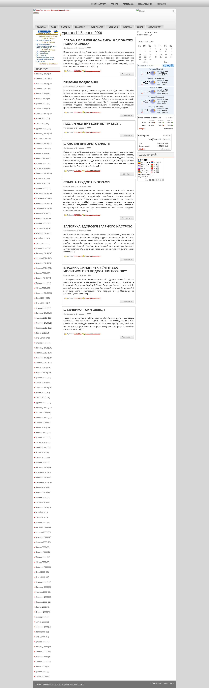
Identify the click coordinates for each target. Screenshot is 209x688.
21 (140, 57)
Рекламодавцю (145, 4)
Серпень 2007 (41, 662)
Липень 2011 (41, 428)
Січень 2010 (40, 517)
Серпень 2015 (41, 208)
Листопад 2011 (42, 408)
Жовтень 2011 (41, 413)
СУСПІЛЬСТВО (97, 27)
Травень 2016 (41, 164)
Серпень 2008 (41, 602)
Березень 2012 (42, 388)
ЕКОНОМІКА (80, 27)
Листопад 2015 (42, 193)
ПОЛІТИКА (65, 27)
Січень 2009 (40, 577)
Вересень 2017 (42, 84)
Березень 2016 (42, 174)
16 (150, 54)
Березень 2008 (42, 627)
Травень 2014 (41, 283)
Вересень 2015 (42, 203)
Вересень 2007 (42, 657)
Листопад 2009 (42, 527)
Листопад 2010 (42, 467)
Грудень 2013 (41, 308)
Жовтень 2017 (41, 79)
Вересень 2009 (42, 537)
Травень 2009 (41, 557)
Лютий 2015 (40, 238)
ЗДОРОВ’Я (113, 27)
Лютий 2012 (40, 393)
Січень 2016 (40, 183)
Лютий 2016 (40, 179)
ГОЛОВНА (77, 71)
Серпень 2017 (41, 89)
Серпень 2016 (41, 149)
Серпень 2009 (41, 542)
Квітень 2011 (41, 443)
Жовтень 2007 (41, 652)
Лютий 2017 (40, 119)
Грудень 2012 (41, 343)
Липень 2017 (41, 94)
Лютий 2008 (40, 632)
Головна (41, 27)
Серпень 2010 (41, 482)
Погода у (156, 69)
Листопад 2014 (42, 253)
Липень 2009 (41, 547)
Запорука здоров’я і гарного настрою (98, 226)
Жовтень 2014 (41, 258)
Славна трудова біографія (86, 182)
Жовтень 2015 (41, 198)
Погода (141, 66)
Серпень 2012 (41, 363)
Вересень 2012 (42, 358)
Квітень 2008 (41, 622)
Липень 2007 (41, 667)
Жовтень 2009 (41, 532)
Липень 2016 (41, 154)
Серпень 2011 (41, 423)
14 (140, 54)
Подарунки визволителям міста (92, 123)
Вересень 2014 (42, 263)
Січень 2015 (40, 243)
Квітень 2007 (41, 677)
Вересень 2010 (42, 477)
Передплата (128, 4)
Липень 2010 (41, 487)
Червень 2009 (41, 552)
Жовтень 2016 (41, 139)
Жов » (166, 62)
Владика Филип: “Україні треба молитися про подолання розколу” (95, 269)
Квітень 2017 (41, 109)
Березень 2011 (42, 448)
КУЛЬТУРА (127, 27)
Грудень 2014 (41, 248)
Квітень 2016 (41, 169)
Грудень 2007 (41, 642)
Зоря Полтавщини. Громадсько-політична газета (63, 684)
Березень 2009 (42, 567)
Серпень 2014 (41, 268)
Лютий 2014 (40, 298)
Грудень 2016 (41, 129)
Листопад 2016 (42, 134)
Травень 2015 (41, 223)
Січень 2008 (40, 637)
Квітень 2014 (41, 288)
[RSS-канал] (137, 10)
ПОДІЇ (53, 27)
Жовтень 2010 (41, 472)
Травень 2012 (41, 378)
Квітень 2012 (41, 383)
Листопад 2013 (42, 313)
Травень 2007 (41, 672)
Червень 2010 (41, 492)
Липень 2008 (41, 607)
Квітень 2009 (41, 562)
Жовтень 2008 (41, 592)
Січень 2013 (40, 338)
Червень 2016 (41, 159)
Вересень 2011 (42, 418)
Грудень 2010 (41, 463)
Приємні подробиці (80, 82)
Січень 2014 (40, 303)
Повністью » (127, 74)
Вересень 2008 (42, 597)
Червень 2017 (41, 99)
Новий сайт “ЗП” (98, 4)
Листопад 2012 (42, 348)
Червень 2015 (41, 218)
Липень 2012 (41, 368)
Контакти (161, 4)
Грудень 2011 (41, 403)
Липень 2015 (41, 213)
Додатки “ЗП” (154, 27)
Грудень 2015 (41, 188)
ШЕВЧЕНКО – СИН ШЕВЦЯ (84, 309)
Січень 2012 (40, 398)
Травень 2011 (41, 438)
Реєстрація (147, 35)
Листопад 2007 (42, 647)
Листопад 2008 (42, 587)
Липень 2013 (41, 333)
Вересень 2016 (42, 144)
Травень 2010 (41, 497)
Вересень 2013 (42, 323)
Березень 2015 (42, 233)
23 (150, 57)
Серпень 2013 (41, 328)
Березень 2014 (42, 293)
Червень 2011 (41, 433)
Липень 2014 (41, 273)
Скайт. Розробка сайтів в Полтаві (162, 683)
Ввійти (140, 35)
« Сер (145, 62)
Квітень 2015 (41, 228)
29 (145, 60)
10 (156, 52)
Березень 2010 (42, 507)
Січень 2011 (40, 458)
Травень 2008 (41, 617)
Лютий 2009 (40, 572)
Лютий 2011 (40, 453)
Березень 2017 (42, 114)
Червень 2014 (41, 278)
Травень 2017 (41, 104)
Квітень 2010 (41, 502)
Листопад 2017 (42, 74)
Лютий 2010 (40, 512)
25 (161, 57)
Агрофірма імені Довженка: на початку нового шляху (98, 42)
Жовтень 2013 (41, 318)
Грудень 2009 (41, 522)
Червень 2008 (41, 612)
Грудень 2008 (41, 582)
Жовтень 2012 (41, 353)
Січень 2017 (40, 124)
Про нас (114, 4)
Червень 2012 (41, 373)
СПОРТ (140, 27)
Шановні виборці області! (86, 143)
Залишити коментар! (92, 71)
